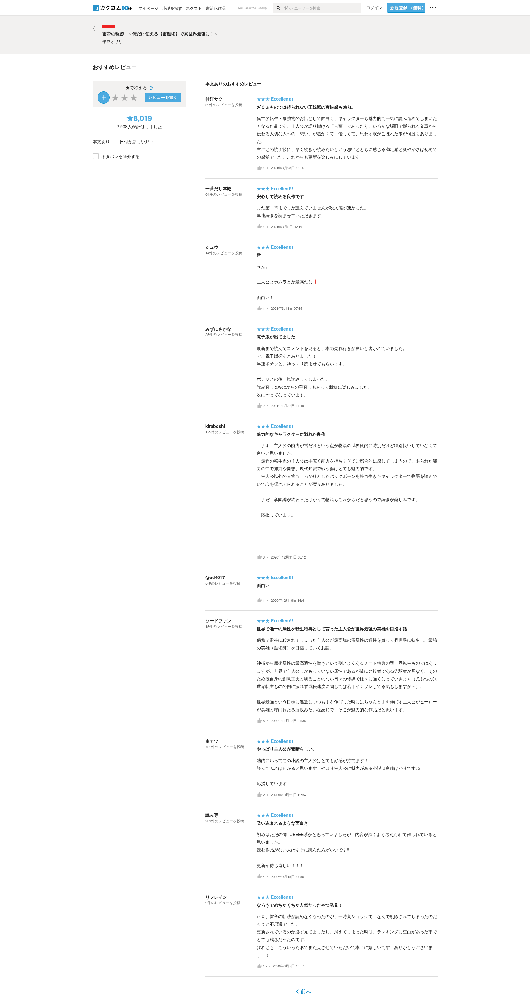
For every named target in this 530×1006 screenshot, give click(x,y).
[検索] (278, 8)
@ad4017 (215, 577)
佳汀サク (214, 99)
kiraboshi (215, 426)
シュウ (211, 247)
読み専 (211, 815)
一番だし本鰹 (218, 188)
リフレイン (216, 897)
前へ (306, 991)
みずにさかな (218, 329)
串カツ (211, 741)
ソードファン (218, 620)
